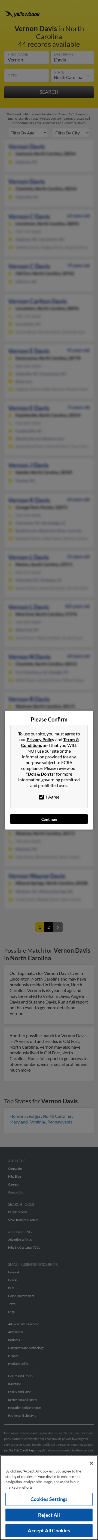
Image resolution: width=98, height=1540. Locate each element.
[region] (49, 1498)
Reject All (49, 1515)
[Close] (91, 1463)
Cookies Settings (49, 1499)
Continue (49, 819)
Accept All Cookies (49, 1530)
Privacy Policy (40, 739)
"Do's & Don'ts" (40, 773)
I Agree (52, 796)
